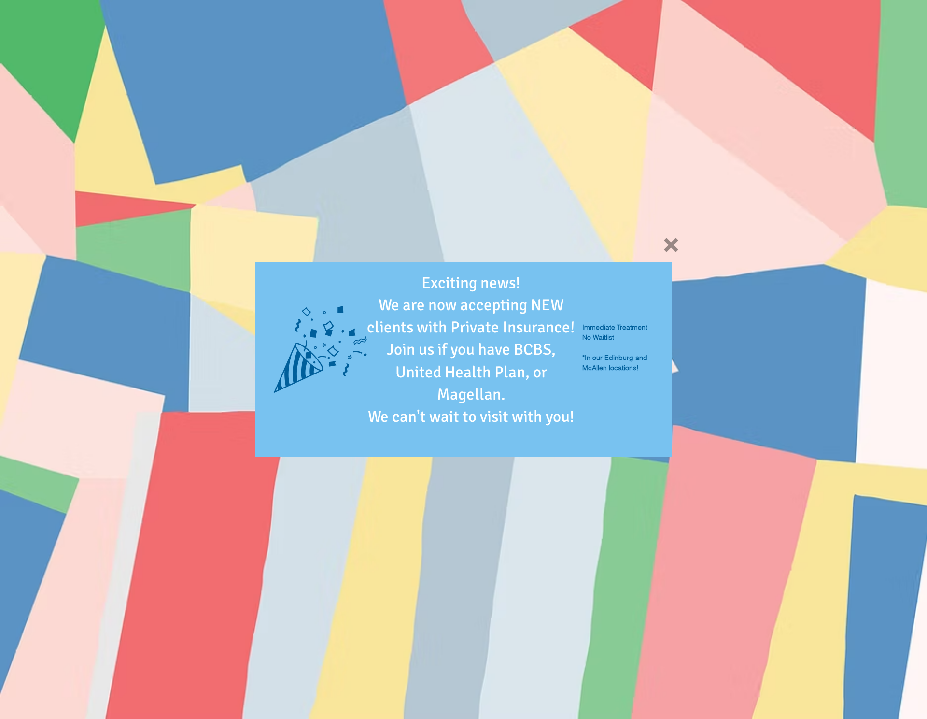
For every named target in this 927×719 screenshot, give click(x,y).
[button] (671, 245)
